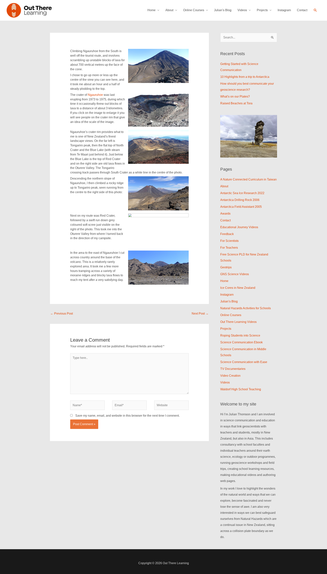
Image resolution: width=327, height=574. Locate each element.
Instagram (284, 10)
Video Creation (230, 375)
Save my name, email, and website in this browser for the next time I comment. (127, 415)
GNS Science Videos (234, 274)
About (169, 10)
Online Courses (193, 10)
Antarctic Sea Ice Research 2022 (242, 193)
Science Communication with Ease (243, 362)
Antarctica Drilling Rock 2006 (239, 199)
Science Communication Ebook (241, 342)
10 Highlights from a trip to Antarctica (244, 76)
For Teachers (229, 247)
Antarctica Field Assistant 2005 (241, 206)
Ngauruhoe (96, 94)
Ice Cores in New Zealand (237, 287)
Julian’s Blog (222, 10)
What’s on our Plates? (235, 96)
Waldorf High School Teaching (240, 389)
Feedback (227, 234)
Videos (242, 10)
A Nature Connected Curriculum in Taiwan (248, 179)
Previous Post (61, 313)
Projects (262, 10)
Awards (225, 213)
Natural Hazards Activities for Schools (245, 308)
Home (151, 10)
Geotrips (226, 267)
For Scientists (229, 240)
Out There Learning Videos (238, 321)
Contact (302, 10)
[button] (315, 10)
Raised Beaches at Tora (236, 103)
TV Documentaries (232, 368)
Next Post (200, 313)
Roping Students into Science (240, 335)
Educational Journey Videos (239, 227)
